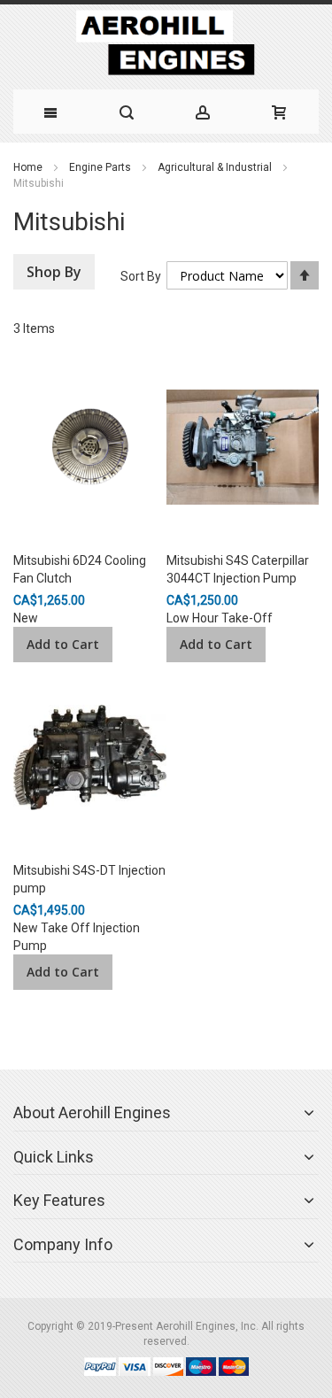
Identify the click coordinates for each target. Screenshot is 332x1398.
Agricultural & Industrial (215, 167)
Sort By (140, 276)
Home (27, 167)
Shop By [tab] (54, 272)
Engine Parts (100, 167)
